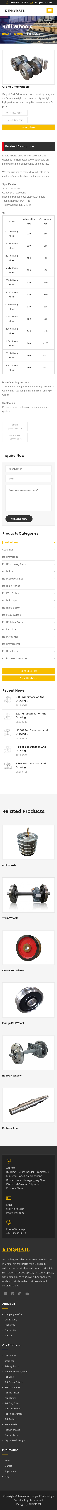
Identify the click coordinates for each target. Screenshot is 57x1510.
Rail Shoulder (10, 636)
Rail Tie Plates (10, 593)
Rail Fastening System (15, 564)
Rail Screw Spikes (12, 578)
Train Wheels (10, 918)
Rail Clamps (9, 600)
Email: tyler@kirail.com (15, 426)
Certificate (10, 1324)
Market (8, 1335)
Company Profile (13, 1314)
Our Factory (11, 1319)
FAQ (7, 1476)
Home (5, 34)
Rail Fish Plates (11, 586)
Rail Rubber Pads (12, 622)
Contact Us (10, 1330)
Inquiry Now (29, 127)
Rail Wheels (12, 542)
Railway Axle (10, 1128)
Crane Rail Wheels (13, 970)
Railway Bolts (10, 557)
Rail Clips (8, 571)
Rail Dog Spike (11, 607)
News (8, 1460)
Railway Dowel (11, 644)
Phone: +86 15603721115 (15, 437)
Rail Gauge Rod (11, 615)
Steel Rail (8, 549)
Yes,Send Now (19, 518)
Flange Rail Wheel (13, 1023)
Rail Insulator (10, 651)
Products (18, 34)
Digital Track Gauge (14, 658)
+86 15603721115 (15, 112)
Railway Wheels (12, 1075)
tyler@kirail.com (15, 120)
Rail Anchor (9, 629)
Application (10, 1471)
